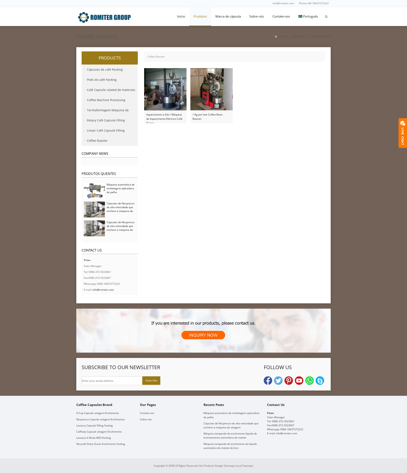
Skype (320, 380)
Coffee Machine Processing (106, 100)
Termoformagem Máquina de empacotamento (105, 111)
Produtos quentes (99, 173)
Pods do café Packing (102, 80)
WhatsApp (309, 380)
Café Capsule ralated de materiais (111, 90)
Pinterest (288, 380)
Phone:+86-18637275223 (314, 3)
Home (283, 36)
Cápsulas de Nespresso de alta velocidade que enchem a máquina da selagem (120, 209)
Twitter (278, 380)
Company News (95, 153)
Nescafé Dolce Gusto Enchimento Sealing (100, 444)
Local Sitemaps (244, 466)
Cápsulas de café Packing (105, 69)
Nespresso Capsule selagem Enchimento (100, 419)
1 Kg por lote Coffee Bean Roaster (207, 117)
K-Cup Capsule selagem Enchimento (97, 413)
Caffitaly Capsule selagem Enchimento (99, 431)
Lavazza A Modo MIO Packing (93, 438)
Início (181, 16)
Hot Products (206, 466)
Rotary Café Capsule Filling (106, 120)
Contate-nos (281, 16)
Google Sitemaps (225, 466)
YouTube (299, 380)
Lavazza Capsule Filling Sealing (94, 425)
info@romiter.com (283, 3)
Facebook (268, 380)
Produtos (200, 16)
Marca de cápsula (228, 16)
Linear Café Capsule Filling (106, 130)
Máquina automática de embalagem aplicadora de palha (121, 188)
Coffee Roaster (96, 36)
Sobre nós (256, 16)
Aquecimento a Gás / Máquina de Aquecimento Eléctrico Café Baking (164, 117)
